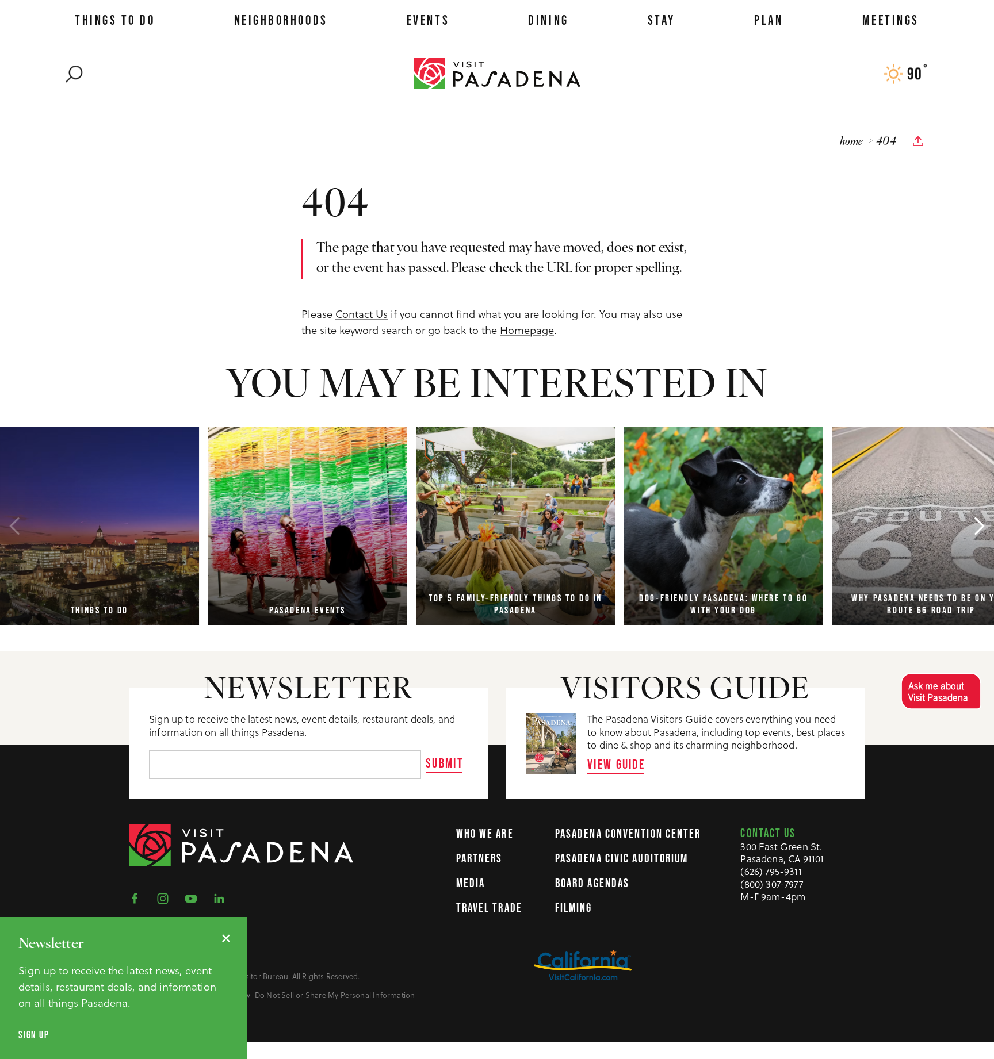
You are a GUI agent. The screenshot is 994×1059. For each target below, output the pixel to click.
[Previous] (14, 526)
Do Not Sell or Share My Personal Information (335, 995)
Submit (444, 762)
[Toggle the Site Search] (74, 73)
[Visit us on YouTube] (194, 897)
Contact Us (361, 314)
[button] (940, 690)
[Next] (979, 526)
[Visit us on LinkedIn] (222, 897)
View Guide (616, 764)
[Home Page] (497, 73)
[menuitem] (115, 20)
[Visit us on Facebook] (138, 897)
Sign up (33, 1035)
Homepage (527, 330)
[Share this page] (918, 141)
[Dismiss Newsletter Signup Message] (226, 938)
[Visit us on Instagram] (166, 897)
